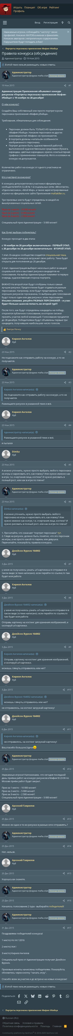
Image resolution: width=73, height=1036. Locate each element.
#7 (70, 563)
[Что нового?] (62, 22)
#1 (70, 85)
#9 (70, 647)
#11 (69, 729)
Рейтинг (54, 7)
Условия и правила (33, 1023)
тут (59, 532)
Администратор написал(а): (19, 432)
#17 (69, 927)
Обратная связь (11, 1023)
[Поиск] (69, 22)
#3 (70, 382)
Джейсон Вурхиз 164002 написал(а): (23, 604)
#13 (69, 818)
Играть (17, 7)
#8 (70, 597)
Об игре (42, 7)
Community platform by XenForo (30, 1033)
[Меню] (5, 22)
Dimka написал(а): (14, 508)
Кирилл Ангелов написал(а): (19, 389)
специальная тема (56, 255)
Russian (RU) (11, 1018)
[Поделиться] (65, 86)
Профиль (18, 11)
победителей (56, 906)
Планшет (29, 7)
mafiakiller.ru (58, 193)
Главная (57, 1026)
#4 (70, 425)
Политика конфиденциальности (20, 1026)
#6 (70, 501)
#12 (69, 768)
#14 (69, 846)
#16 (69, 900)
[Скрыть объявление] (67, 32)
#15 (69, 873)
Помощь (45, 1026)
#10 (69, 689)
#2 (70, 352)
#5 (70, 464)
